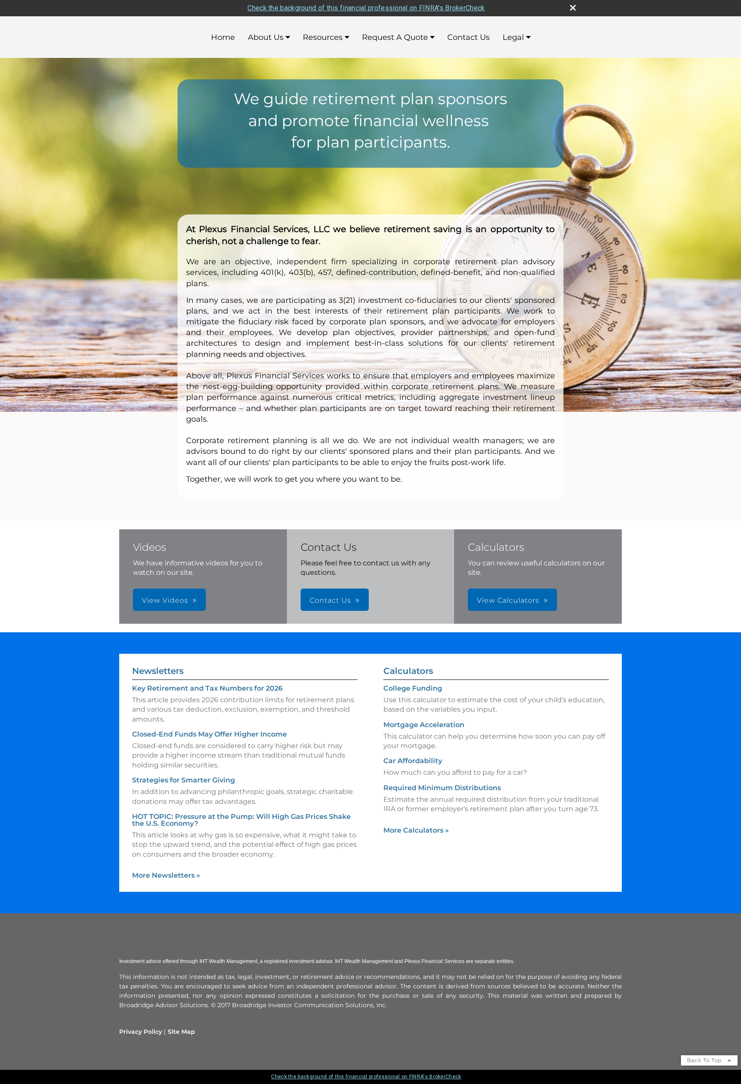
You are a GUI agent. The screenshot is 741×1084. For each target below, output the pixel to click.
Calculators (408, 671)
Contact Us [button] (330, 600)
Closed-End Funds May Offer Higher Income (209, 734)
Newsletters (158, 671)
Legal (513, 37)
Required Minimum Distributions (442, 788)
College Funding (412, 688)
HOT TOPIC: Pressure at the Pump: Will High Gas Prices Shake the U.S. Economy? (241, 819)
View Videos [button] (165, 600)
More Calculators (416, 830)
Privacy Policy (140, 1032)
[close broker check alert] (572, 7)
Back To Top (705, 1060)
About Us (265, 37)
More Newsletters (166, 875)
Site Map (181, 1032)
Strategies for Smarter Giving (183, 780)
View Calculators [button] (508, 600)
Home (223, 37)
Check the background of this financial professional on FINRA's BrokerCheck (366, 8)
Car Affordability (412, 761)
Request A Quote (395, 37)
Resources (323, 37)
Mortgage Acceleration (423, 725)
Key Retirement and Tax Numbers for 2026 (207, 688)
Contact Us (468, 37)
